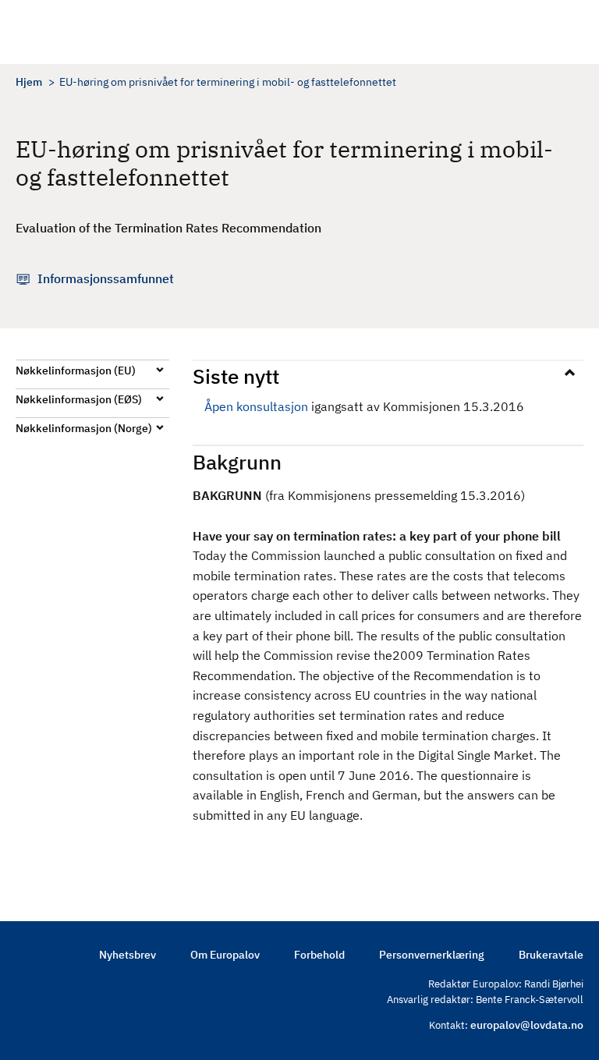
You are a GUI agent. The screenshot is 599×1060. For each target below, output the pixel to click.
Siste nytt (236, 376)
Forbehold (319, 955)
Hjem (29, 82)
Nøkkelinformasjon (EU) (76, 370)
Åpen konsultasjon (256, 406)
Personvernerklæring (431, 955)
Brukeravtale (551, 955)
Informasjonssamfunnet (105, 278)
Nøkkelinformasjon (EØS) (79, 399)
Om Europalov (225, 955)
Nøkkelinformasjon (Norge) (84, 428)
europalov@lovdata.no (526, 1025)
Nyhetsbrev (127, 955)
